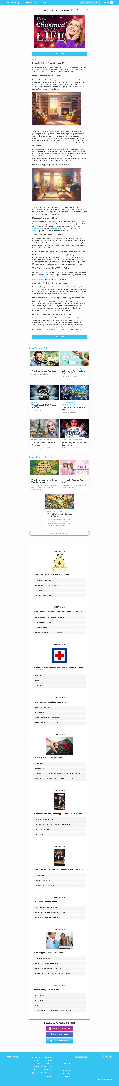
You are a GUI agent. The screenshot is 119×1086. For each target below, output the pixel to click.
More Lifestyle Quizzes (40, 457)
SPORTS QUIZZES (48, 1063)
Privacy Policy (66, 1063)
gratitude (53, 228)
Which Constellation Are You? (73, 408)
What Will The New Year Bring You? (43, 443)
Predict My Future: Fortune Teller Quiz (74, 443)
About (64, 1057)
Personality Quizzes (30, 2)
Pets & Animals (58, 511)
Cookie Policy (66, 1070)
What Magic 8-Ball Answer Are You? (44, 406)
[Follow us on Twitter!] (110, 1056)
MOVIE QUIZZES (48, 1057)
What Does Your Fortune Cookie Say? (73, 372)
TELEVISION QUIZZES (37, 1060)
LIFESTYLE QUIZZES (37, 1057)
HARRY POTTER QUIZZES (48, 1073)
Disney (33, 1069)
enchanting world (43, 272)
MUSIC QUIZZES (48, 1060)
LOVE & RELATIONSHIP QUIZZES (37, 1073)
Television (45, 368)
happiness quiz (40, 69)
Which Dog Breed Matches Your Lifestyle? (59, 515)
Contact (65, 1060)
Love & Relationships (75, 368)
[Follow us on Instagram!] (106, 1056)
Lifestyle (35, 60)
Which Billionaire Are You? (43, 371)
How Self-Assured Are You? (72, 481)
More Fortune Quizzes (40, 348)
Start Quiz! (59, 53)
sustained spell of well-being (42, 277)
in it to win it (36, 228)
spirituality (59, 327)
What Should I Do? (44, 477)
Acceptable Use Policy (69, 1073)
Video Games (47, 1069)
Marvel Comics (48, 1076)
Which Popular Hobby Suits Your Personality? (44, 481)
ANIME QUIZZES (48, 1066)
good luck (42, 89)
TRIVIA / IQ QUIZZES (37, 1066)
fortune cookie (48, 255)
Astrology (65, 402)
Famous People (36, 368)
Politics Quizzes (36, 1063)
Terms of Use (66, 1067)
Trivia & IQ (44, 2)
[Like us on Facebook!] (103, 1056)
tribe (51, 303)
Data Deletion (66, 1076)
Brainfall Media (108, 1079)
